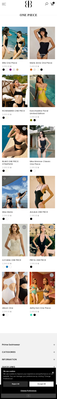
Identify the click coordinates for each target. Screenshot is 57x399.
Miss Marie (7, 212)
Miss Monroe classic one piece (40, 162)
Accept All (42, 384)
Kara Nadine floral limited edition (39, 112)
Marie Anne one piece (41, 62)
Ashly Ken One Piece (40, 308)
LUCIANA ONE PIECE (11, 260)
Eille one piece (9, 62)
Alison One (7, 308)
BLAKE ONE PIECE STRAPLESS (10, 162)
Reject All (15, 384)
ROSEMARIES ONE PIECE (13, 110)
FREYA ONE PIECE (38, 260)
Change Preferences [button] (28, 391)
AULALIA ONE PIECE (39, 212)
